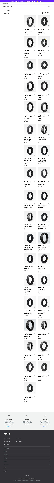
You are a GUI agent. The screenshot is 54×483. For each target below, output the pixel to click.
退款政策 (5, 471)
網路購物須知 (32, 480)
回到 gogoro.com (5, 3)
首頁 (4, 10)
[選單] (51, 6)
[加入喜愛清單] (30, 21)
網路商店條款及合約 (25, 480)
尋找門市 (8, 426)
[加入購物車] (34, 29)
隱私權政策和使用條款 (17, 480)
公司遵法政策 (38, 480)
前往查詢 (44, 426)
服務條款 (5, 468)
